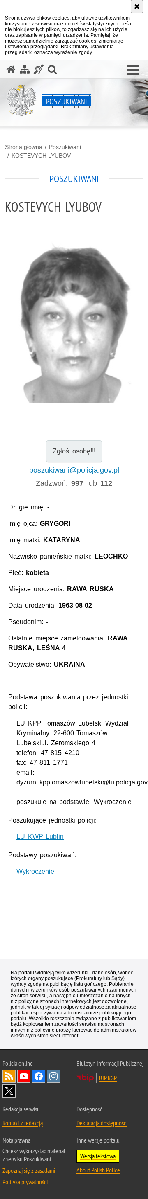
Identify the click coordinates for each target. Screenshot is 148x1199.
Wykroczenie (35, 871)
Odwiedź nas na (23, 1076)
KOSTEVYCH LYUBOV (41, 155)
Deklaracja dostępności (101, 1123)
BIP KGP (108, 1078)
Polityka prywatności (25, 1182)
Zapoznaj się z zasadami (28, 1170)
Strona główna (23, 147)
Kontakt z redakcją (22, 1123)
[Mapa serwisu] (25, 69)
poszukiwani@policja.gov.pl (74, 470)
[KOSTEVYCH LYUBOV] (74, 322)
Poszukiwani (65, 147)
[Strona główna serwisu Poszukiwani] (11, 69)
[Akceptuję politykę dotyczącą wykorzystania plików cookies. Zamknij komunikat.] (137, 6)
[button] (133, 70)
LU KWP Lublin (40, 836)
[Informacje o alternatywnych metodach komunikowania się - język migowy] (39, 69)
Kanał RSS (9, 1076)
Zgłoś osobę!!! (74, 451)
